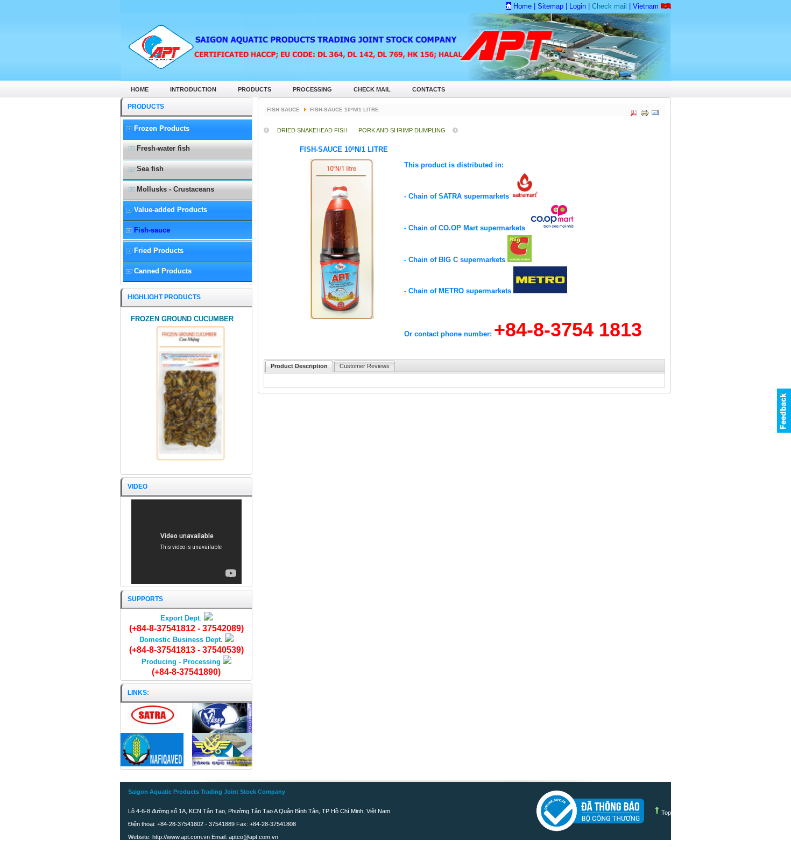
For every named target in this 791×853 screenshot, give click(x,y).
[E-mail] (654, 111)
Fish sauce (283, 109)
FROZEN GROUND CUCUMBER (182, 319)
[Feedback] (784, 411)
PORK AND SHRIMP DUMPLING (402, 130)
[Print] (643, 111)
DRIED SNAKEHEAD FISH (312, 130)
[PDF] (632, 111)
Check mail (608, 6)
